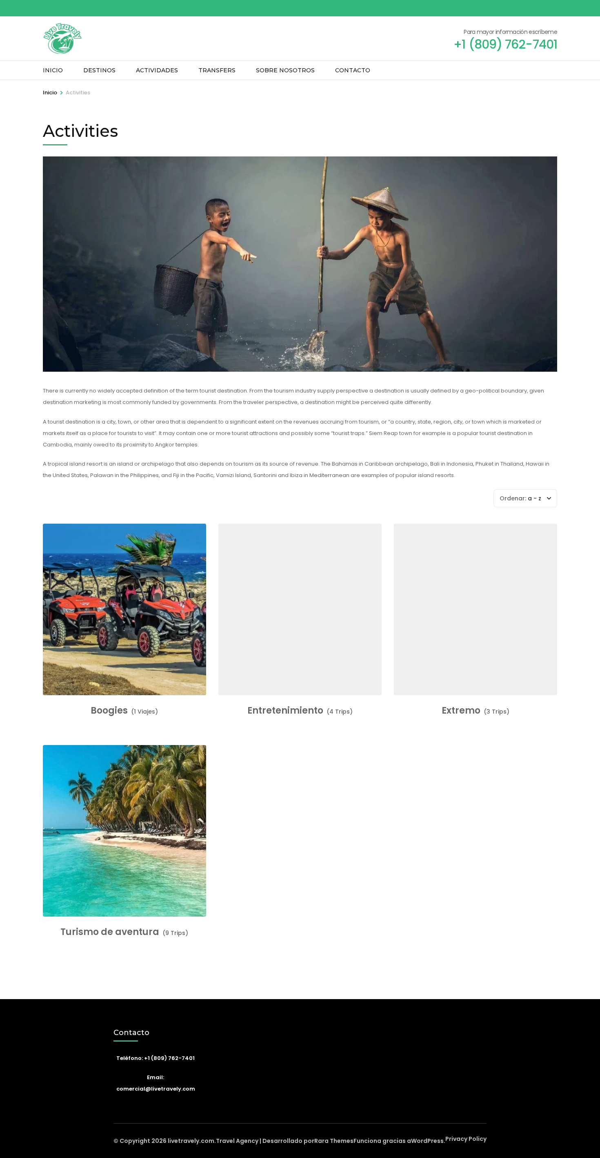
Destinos (99, 70)
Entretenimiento (285, 710)
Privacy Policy (466, 1139)
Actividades (157, 70)
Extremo (461, 710)
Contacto (352, 70)
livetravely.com (191, 1141)
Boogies (109, 710)
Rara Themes (333, 1141)
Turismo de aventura (109, 932)
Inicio (53, 70)
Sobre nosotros (285, 70)
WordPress (427, 1141)
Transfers (217, 70)
